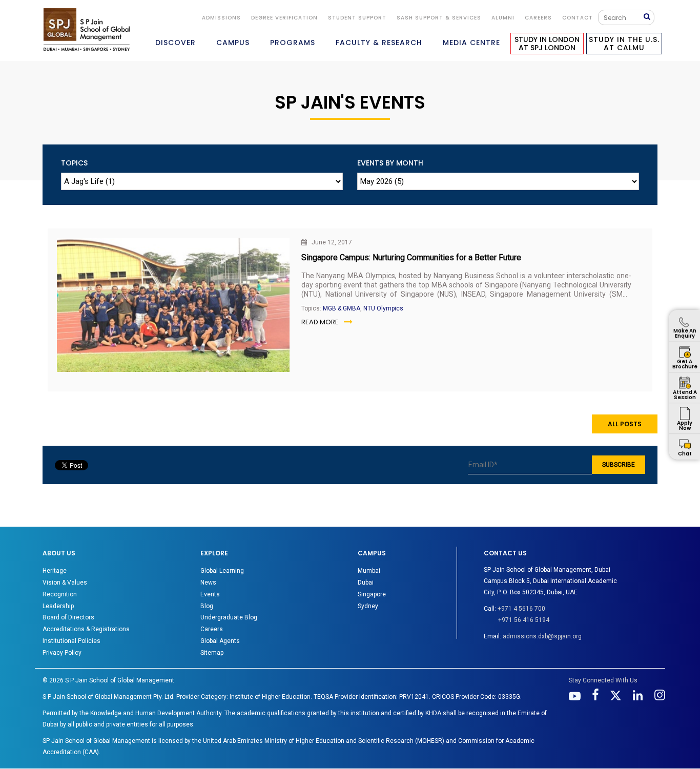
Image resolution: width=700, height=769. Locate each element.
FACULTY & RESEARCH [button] (379, 42)
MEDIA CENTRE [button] (471, 42)
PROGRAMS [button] (292, 42)
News (208, 582)
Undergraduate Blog (228, 617)
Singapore (372, 594)
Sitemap (211, 652)
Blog (206, 606)
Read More (320, 322)
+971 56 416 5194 (523, 619)
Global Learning (222, 570)
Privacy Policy (62, 652)
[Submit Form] (649, 17)
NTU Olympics (383, 308)
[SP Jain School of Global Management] (86, 29)
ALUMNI (502, 18)
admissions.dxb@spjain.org (542, 636)
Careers (538, 18)
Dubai (366, 582)
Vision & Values (65, 582)
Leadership (58, 606)
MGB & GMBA (341, 308)
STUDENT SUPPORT (357, 18)
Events (210, 594)
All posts (625, 424)
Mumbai (369, 570)
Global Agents (220, 641)
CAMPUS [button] (233, 42)
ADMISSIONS (221, 18)
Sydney (368, 606)
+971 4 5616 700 (521, 608)
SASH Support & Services (439, 18)
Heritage (55, 570)
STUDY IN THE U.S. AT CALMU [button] (624, 43)
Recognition (60, 594)
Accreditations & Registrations (86, 629)
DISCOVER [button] (175, 42)
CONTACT (577, 18)
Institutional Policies (71, 641)
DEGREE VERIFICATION (284, 18)
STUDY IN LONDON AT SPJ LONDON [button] (547, 43)
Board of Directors (68, 617)
